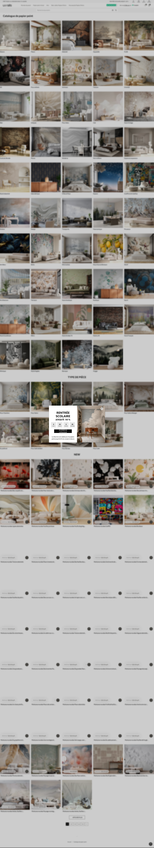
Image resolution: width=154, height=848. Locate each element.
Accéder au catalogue (63, 431)
